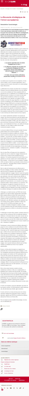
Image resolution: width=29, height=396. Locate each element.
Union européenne (5, 345)
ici (10, 301)
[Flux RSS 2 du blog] (17, 388)
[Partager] (27, 12)
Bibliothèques (22, 380)
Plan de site (17, 378)
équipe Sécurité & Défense (19, 338)
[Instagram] (14, 388)
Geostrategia (20, 8)
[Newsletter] (20, 388)
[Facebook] (1, 388)
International (4, 348)
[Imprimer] (20, 12)
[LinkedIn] (7, 388)
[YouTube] (11, 388)
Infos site (11, 378)
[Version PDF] (25, 12)
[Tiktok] (23, 388)
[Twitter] (4, 388)
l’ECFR (23, 76)
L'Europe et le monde (10, 8)
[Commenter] (2, 309)
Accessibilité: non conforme (10, 380)
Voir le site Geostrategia (9, 333)
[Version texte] (22, 12)
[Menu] (2, 2)
